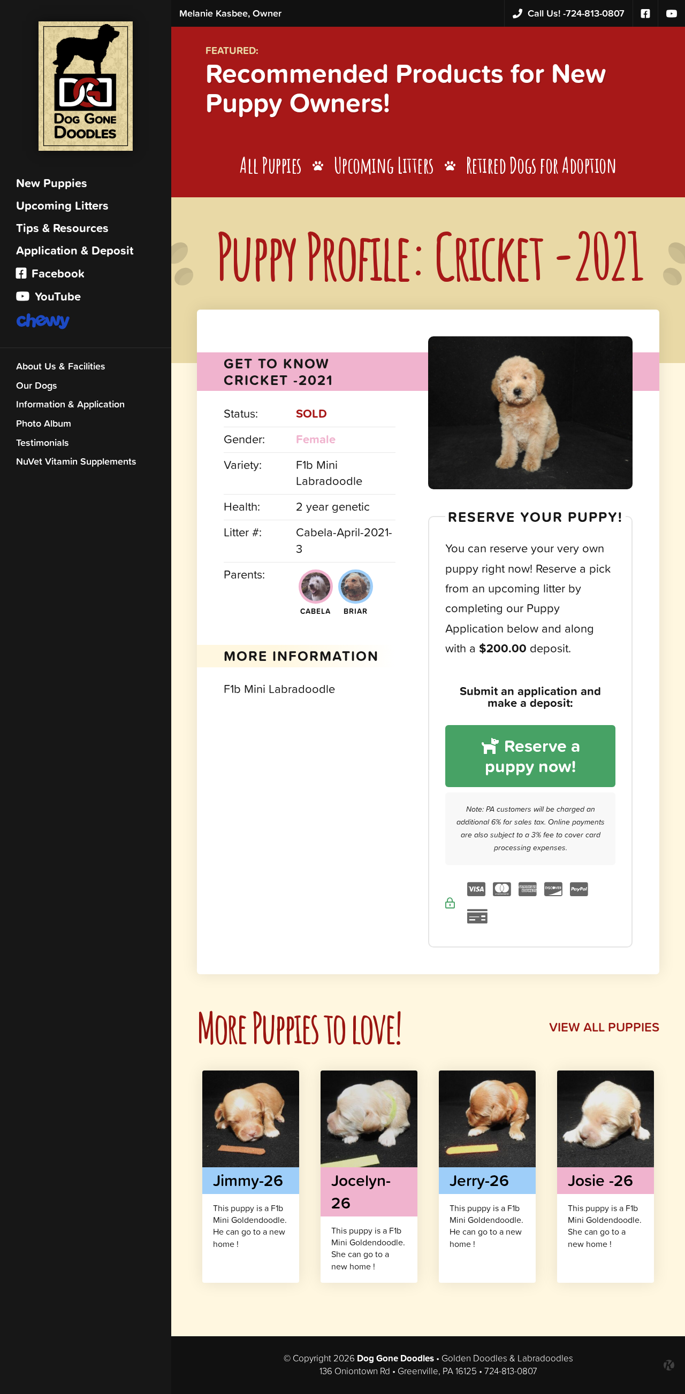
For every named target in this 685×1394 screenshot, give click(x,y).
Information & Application (70, 404)
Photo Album (43, 423)
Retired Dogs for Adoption (541, 165)
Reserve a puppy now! (532, 756)
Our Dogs (36, 385)
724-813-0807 (576, 13)
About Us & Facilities (60, 366)
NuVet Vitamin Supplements (76, 461)
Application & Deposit (74, 250)
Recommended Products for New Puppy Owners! (406, 87)
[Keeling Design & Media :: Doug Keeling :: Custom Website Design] (669, 1365)
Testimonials (42, 442)
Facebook (56, 273)
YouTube (56, 296)
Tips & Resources (62, 228)
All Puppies (271, 165)
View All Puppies (604, 1027)
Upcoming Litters (62, 205)
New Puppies (51, 183)
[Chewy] (85, 322)
